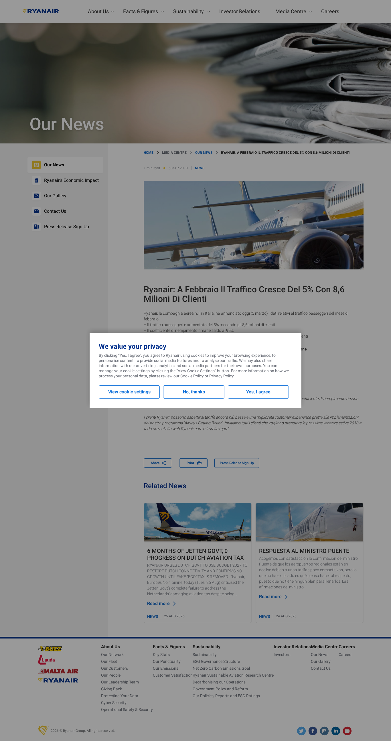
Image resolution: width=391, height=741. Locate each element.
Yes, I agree (258, 392)
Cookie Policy (192, 376)
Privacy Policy (221, 376)
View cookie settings (129, 392)
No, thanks (194, 392)
